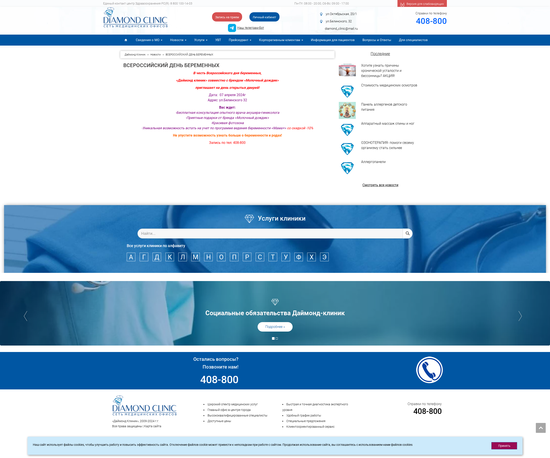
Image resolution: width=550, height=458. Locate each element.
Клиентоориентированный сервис (310, 426)
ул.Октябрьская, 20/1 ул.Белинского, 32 (343, 17)
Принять (504, 445)
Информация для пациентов (333, 40)
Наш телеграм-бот (250, 28)
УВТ (218, 40)
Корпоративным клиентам (280, 40)
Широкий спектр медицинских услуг (233, 404)
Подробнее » (275, 327)
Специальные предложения (305, 421)
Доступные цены (219, 421)
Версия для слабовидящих (425, 4)
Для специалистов (413, 40)
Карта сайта (152, 426)
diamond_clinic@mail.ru (341, 29)
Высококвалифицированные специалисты (237, 415)
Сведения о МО (148, 40)
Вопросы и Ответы (376, 40)
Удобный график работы (303, 415)
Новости (177, 40)
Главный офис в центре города (229, 410)
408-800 (431, 21)
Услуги (199, 40)
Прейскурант (239, 40)
